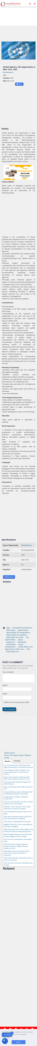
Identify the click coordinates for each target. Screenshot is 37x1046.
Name (5, 685)
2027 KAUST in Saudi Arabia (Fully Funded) (17, 821)
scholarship (21, 642)
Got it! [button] (18, 1042)
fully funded (10, 630)
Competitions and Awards (22, 628)
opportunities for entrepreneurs (18, 632)
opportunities (23, 630)
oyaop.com (10, 642)
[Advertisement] (18, 13)
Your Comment (8, 672)
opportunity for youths (14, 637)
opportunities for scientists (16, 635)
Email (4, 694)
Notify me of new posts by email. (16, 702)
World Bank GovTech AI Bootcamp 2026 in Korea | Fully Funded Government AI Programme (17, 853)
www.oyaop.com (12, 651)
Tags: (8, 628)
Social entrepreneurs (14, 645)
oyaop (20, 640)
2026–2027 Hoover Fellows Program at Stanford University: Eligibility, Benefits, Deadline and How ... (16, 846)
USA (28, 649)
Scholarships (11, 644)
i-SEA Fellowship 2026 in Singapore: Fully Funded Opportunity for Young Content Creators (17, 772)
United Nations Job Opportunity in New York (19, 648)
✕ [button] (12, 1033)
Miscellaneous (8, 72)
